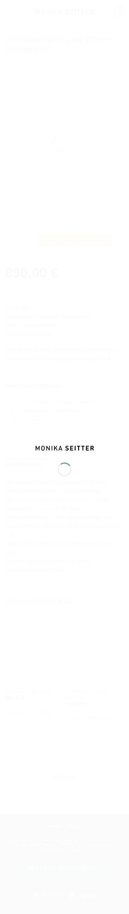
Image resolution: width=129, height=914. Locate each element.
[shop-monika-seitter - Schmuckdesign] (64, 447)
